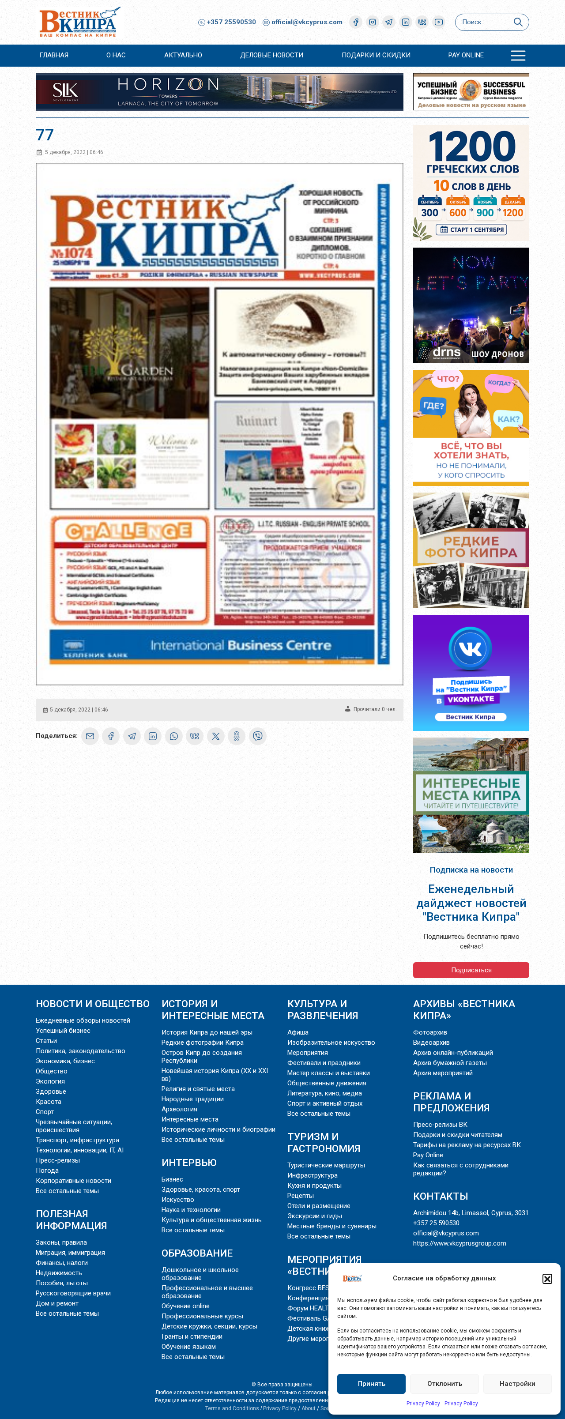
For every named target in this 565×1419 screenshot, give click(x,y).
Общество (52, 1071)
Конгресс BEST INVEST (322, 1288)
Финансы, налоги (62, 1263)
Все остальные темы (67, 1191)
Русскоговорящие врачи (73, 1293)
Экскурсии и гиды (314, 1216)
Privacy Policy (423, 1403)
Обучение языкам (189, 1347)
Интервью (189, 1162)
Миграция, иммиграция (70, 1253)
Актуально (183, 55)
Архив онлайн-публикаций (453, 1053)
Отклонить (444, 1384)
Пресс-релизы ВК (440, 1125)
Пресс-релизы (58, 1160)
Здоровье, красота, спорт (201, 1189)
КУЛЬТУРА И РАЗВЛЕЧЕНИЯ (322, 1009)
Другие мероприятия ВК (324, 1339)
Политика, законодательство (80, 1051)
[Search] (518, 22)
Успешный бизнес (63, 1031)
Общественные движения (326, 1083)
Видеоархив (431, 1042)
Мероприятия (307, 1053)
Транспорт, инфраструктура (77, 1140)
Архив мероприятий (443, 1073)
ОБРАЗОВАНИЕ (197, 1253)
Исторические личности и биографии (218, 1129)
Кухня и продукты (314, 1185)
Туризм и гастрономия (324, 1142)
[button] (547, 1278)
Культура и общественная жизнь (212, 1220)
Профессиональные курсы (202, 1316)
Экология (50, 1081)
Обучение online (186, 1306)
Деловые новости (271, 55)
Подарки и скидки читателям (457, 1135)
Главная (53, 55)
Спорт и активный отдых (324, 1103)
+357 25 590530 (436, 1223)
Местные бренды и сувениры (332, 1226)
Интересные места (190, 1119)
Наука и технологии (191, 1210)
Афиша (298, 1032)
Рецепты (300, 1196)
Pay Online (466, 55)
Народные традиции (193, 1099)
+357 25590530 (230, 22)
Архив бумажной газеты (450, 1063)
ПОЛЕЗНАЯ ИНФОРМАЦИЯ (71, 1219)
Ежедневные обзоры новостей (83, 1020)
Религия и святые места (198, 1089)
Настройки (517, 1384)
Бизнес (172, 1179)
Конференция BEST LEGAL (327, 1298)
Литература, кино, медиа (324, 1093)
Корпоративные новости (73, 1181)
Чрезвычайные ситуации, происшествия (74, 1126)
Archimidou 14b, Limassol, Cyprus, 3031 (471, 1213)
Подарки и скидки (376, 55)
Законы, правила (61, 1242)
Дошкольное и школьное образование (200, 1274)
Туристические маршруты (326, 1165)
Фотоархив (430, 1032)
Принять (371, 1384)
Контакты (440, 1196)
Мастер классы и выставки (328, 1073)
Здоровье (51, 1091)
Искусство (178, 1200)
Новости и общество (93, 1003)
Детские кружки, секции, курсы (209, 1326)
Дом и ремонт (57, 1303)
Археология (179, 1109)
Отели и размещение (318, 1206)
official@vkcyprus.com (307, 22)
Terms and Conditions (232, 1408)
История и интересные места (213, 1009)
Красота (48, 1102)
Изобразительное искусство (331, 1042)
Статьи (46, 1041)
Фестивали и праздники (324, 1063)
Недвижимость (59, 1273)
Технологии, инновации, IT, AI (80, 1150)
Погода (47, 1170)
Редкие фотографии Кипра (203, 1042)
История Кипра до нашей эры (207, 1032)
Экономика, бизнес (65, 1061)
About (308, 1408)
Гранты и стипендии (192, 1336)
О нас (116, 55)
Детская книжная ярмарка (327, 1328)
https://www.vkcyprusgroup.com (459, 1243)
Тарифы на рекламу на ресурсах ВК (467, 1145)
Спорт (45, 1112)
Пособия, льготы (62, 1283)
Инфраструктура (312, 1175)
